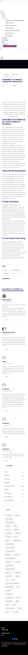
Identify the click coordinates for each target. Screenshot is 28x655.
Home (3, 14)
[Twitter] (14, 639)
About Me (4, 38)
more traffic (17, 561)
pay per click (9, 576)
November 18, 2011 (8, 334)
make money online (10, 558)
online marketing (10, 569)
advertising (8, 515)
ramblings (7, 482)
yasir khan (15, 611)
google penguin (9, 544)
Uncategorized (8, 497)
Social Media (7, 493)
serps (18, 597)
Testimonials (5, 40)
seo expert (8, 590)
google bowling (16, 540)
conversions (8, 533)
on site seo (8, 572)
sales (13, 579)
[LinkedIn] (16, 639)
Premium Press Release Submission (14, 20)
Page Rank (6, 273)
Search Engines (9, 586)
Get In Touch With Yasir (8, 46)
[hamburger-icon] (2, 12)
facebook (8, 536)
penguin (17, 576)
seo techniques (9, 597)
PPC (7, 579)
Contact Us (5, 44)
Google (5, 270)
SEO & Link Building (9, 486)
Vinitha (4, 361)
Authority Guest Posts (10, 25)
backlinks (17, 515)
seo (13, 273)
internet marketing (15, 270)
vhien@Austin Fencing (8, 332)
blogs (15, 526)
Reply (6, 319)
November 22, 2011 (8, 391)
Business (16, 529)
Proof (3, 16)
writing (19, 608)
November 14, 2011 (8, 301)
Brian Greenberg (6, 300)
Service (6, 489)
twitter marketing (10, 608)
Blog (3, 42)
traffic (7, 604)
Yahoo (7, 611)
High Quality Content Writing (12, 30)
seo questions (9, 594)
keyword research (10, 551)
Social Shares (8, 35)
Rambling (6, 479)
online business (9, 565)
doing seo (18, 533)
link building (17, 554)
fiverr (16, 536)
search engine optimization (12, 583)
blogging (8, 526)
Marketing (7, 475)
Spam (17, 601)
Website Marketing (9, 500)
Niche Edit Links (9, 23)
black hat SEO (9, 519)
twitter (14, 604)
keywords (8, 554)
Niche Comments (9, 28)
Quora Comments (9, 33)
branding (8, 529)
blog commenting (10, 522)
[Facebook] (12, 639)
